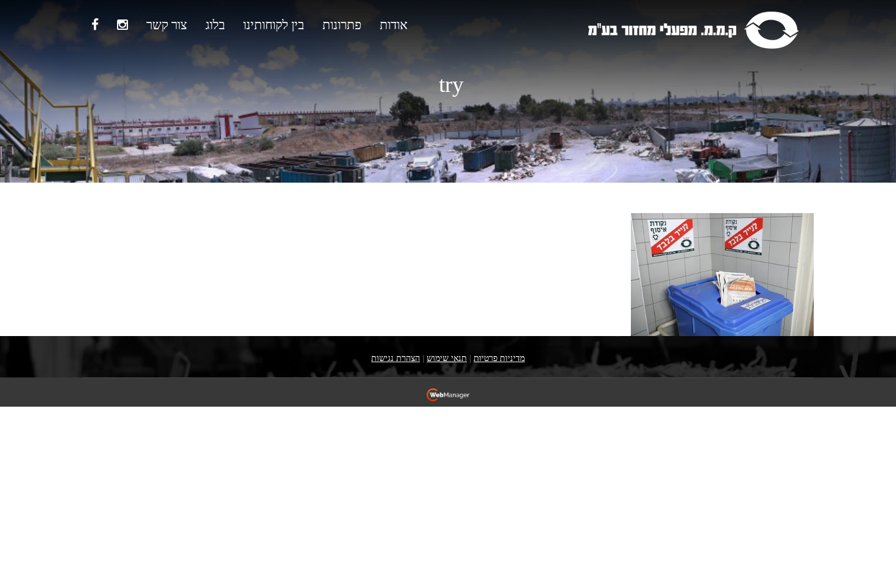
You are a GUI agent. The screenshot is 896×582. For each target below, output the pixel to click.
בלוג (215, 25)
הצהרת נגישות (395, 358)
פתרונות (341, 25)
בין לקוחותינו (273, 25)
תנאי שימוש (447, 358)
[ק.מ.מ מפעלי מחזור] (692, 28)
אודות (394, 25)
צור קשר (166, 25)
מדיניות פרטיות (499, 358)
